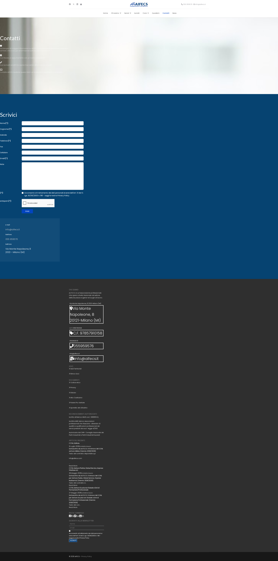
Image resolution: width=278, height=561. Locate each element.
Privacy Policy (84, 538)
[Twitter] (73, 4)
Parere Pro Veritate (77, 403)
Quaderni (155, 13)
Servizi (126, 13)
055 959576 (187, 4)
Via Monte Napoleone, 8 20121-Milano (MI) (85, 303)
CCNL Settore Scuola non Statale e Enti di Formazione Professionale (84, 489)
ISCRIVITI (73, 540)
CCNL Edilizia (74, 443)
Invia (27, 211)
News (174, 13)
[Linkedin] (77, 4)
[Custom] (81, 4)
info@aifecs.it (200, 4)
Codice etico (75, 382)
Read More (73, 466)
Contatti (166, 13)
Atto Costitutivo (76, 398)
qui (94, 453)
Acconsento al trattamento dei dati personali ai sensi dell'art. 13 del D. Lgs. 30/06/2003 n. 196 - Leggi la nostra (85, 535)
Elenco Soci (74, 374)
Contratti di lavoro (85, 446)
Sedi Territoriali (75, 369)
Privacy (73, 387)
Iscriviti (136, 13)
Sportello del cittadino (78, 408)
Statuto (73, 393)
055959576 (74, 341)
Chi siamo (115, 13)
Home (105, 13)
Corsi (145, 13)
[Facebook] (70, 4)
